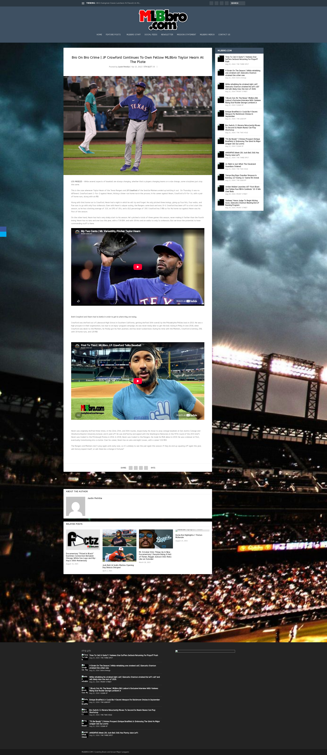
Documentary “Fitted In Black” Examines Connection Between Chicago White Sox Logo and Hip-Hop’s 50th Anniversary (81, 557)
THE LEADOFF (241, 119)
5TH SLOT (148, 67)
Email (117, 619)
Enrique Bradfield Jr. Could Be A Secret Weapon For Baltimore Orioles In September (241, 114)
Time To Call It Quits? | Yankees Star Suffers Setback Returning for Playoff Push (241, 59)
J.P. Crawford (132, 190)
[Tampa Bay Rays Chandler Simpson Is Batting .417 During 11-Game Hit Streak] (221, 177)
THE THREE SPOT (243, 64)
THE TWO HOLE (242, 133)
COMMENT (67, 591)
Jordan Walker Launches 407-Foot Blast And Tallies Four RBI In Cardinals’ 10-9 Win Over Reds (243, 189)
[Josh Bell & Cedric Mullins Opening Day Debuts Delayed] (120, 545)
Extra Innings (241, 78)
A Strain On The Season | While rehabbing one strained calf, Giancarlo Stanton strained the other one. (242, 73)
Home (99, 35)
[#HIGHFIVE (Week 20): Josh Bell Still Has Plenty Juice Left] (221, 154)
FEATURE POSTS (113, 35)
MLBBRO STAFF (134, 35)
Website (167, 619)
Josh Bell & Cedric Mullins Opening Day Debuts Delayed (118, 566)
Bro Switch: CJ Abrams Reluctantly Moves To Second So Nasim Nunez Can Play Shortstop (242, 127)
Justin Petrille (124, 67)
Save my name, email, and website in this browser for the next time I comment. (100, 629)
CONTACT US (224, 35)
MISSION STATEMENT (186, 35)
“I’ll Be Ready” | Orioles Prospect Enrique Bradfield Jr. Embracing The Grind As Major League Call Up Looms (243, 141)
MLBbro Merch (207, 35)
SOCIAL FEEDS (151, 35)
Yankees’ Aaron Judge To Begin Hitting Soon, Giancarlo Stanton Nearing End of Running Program (242, 203)
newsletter (167, 35)
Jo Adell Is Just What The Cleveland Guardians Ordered (240, 165)
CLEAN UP (240, 105)
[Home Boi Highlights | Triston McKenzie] (192, 530)
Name (66, 619)
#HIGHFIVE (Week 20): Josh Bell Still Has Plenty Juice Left (242, 154)
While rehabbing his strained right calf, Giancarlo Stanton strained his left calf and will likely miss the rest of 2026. (242, 86)
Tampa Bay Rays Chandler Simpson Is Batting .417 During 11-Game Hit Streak (242, 176)
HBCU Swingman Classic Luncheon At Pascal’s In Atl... (118, 3)
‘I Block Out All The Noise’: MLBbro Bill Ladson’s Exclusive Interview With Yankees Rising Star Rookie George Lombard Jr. (243, 100)
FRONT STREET (242, 91)
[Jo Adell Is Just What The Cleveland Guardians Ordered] (221, 166)
